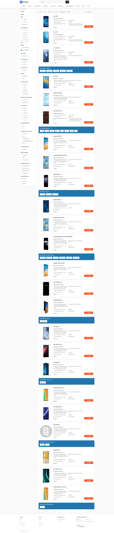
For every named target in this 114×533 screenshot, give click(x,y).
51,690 (88, 462)
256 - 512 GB (26, 42)
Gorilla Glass (26, 173)
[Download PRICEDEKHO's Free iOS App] (81, 520)
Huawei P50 (56, 450)
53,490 (88, 373)
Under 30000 (49, 70)
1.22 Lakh (88, 168)
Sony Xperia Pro (57, 282)
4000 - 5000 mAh (26, 50)
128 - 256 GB (26, 39)
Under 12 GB (49, 194)
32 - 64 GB (25, 35)
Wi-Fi (24, 143)
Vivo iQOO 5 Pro (57, 344)
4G (24, 125)
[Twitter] (79, 526)
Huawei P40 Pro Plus (59, 263)
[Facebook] (77, 526)
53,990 (88, 356)
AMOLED (42, 444)
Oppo (62, 130)
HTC (76, 130)
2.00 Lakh (88, 249)
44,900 (88, 480)
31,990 (88, 338)
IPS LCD (47, 444)
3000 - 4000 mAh (26, 47)
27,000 (88, 42)
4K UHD (25, 183)
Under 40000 (56, 70)
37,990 (88, 86)
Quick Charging (26, 168)
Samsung (51, 130)
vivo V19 (55, 32)
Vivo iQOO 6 (56, 424)
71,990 (88, 104)
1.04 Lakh (88, 230)
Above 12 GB (55, 194)
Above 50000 (69, 70)
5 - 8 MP (25, 108)
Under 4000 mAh (43, 321)
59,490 (88, 149)
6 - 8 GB (25, 19)
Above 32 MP (26, 120)
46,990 (88, 122)
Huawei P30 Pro (57, 93)
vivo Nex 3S (56, 362)
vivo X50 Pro (56, 48)
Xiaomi (42, 130)
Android (25, 149)
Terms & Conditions (23, 524)
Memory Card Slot (27, 165)
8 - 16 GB (25, 30)
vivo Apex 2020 (57, 407)
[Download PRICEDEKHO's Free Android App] (90, 521)
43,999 (88, 436)
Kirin (24, 78)
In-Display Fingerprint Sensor (28, 141)
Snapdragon (26, 76)
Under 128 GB (62, 257)
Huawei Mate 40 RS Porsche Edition (62, 236)
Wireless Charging (26, 170)
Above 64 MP (26, 93)
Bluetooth (25, 133)
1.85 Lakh (88, 211)
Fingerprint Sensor (27, 138)
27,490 (88, 26)
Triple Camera (26, 99)
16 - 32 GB (25, 32)
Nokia (72, 130)
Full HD (25, 178)
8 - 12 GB (25, 22)
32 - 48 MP (25, 89)
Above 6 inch (43, 382)
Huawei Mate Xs (57, 300)
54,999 (88, 185)
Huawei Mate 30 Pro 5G (59, 487)
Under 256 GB (69, 257)
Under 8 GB (42, 194)
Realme (47, 130)
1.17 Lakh (88, 275)
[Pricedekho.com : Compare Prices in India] (25, 2)
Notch (24, 157)
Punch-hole (25, 155)
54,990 (88, 62)
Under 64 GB (56, 257)
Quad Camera (26, 102)
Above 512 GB (76, 257)
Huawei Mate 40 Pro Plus (60, 155)
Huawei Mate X (57, 199)
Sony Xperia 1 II (57, 174)
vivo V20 (55, 16)
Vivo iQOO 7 (56, 326)
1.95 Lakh (88, 312)
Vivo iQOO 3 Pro (57, 469)
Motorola (66, 130)
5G (24, 127)
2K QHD (25, 181)
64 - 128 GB (26, 37)
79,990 (88, 293)
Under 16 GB (43, 257)
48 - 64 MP (25, 91)
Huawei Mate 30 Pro (58, 387)
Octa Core (25, 70)
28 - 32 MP (25, 117)
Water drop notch (26, 159)
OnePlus (57, 130)
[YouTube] (81, 526)
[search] (67, 2)
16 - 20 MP (25, 115)
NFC (24, 136)
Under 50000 (63, 70)
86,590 (88, 400)
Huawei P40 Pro (57, 136)
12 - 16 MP (25, 86)
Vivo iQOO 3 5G (57, 111)
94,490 (88, 498)
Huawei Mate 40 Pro (58, 217)
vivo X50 (55, 76)
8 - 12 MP (25, 84)
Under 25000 (43, 70)
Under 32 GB (49, 257)
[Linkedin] (83, 526)
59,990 (88, 418)
